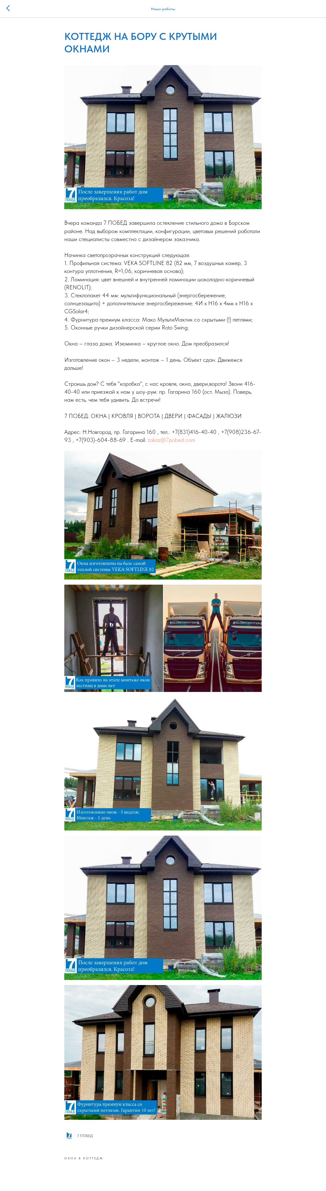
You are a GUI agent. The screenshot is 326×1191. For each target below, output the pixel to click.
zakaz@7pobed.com (171, 439)
